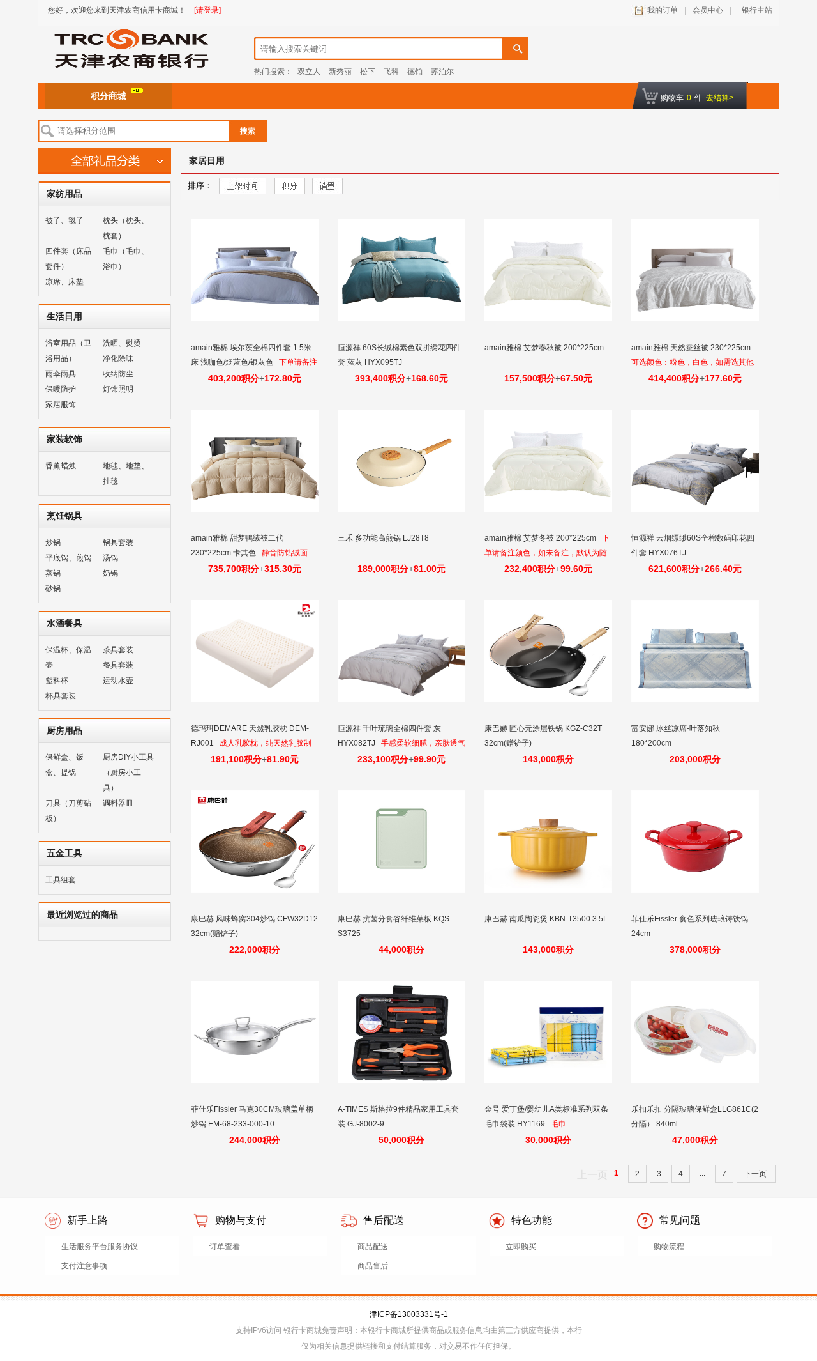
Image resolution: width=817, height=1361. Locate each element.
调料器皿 (118, 803)
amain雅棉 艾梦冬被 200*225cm (541, 538)
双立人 (308, 71)
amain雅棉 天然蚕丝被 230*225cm (692, 347)
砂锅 (53, 588)
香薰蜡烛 (60, 465)
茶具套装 (118, 649)
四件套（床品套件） (68, 259)
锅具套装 (118, 542)
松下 (367, 71)
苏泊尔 (442, 71)
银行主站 (755, 10)
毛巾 (558, 1123)
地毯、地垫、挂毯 (126, 473)
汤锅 (110, 557)
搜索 (247, 131)
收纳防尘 (118, 373)
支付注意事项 (84, 1265)
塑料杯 (56, 680)
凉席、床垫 (64, 281)
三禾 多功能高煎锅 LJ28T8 (384, 538)
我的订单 (662, 10)
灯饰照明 (118, 389)
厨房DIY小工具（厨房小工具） (128, 772)
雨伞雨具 (60, 373)
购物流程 (669, 1246)
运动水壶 (118, 680)
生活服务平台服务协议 (99, 1246)
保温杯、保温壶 (68, 657)
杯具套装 (60, 695)
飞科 (391, 71)
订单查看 (224, 1246)
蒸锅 (53, 573)
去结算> (719, 97)
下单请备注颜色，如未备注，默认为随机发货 (547, 553)
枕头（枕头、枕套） (126, 228)
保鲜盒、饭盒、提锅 (64, 765)
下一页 (756, 1173)
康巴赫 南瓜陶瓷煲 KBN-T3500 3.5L (547, 918)
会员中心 (708, 10)
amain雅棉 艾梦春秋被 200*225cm (545, 347)
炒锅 (53, 542)
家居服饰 (60, 404)
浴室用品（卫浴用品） (68, 351)
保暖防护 (60, 389)
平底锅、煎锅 (68, 557)
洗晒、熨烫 (122, 343)
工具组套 (60, 879)
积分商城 (108, 96)
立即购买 (521, 1246)
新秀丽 (340, 71)
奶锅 (110, 573)
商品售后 (372, 1265)
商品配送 (372, 1246)
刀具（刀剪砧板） (68, 811)
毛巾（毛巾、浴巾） (126, 259)
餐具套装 (118, 665)
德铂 (415, 71)
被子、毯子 (64, 220)
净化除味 (118, 358)
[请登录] (207, 10)
